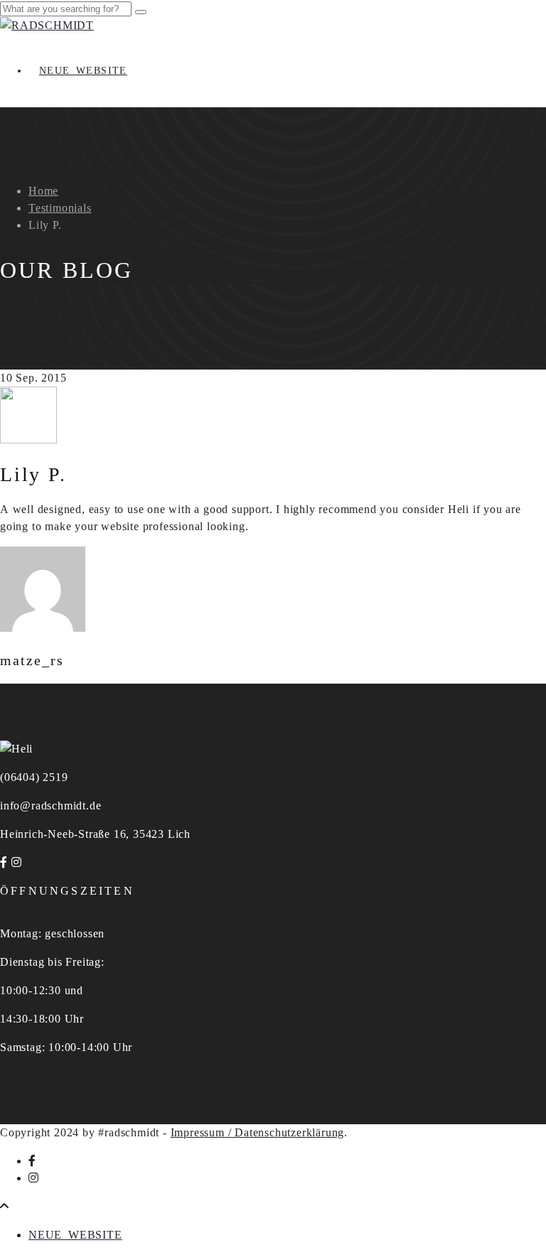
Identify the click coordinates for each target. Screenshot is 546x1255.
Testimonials (60, 208)
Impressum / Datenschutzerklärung (258, 1132)
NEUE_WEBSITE (83, 70)
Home (43, 191)
